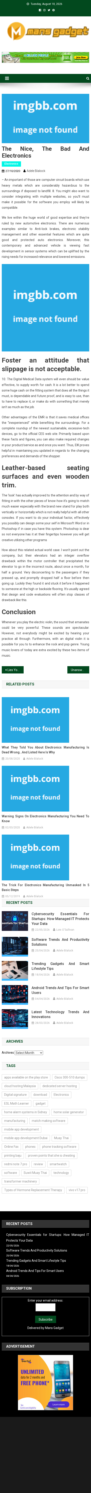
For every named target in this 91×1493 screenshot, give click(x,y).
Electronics (11, 163)
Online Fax (11, 1146)
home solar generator (69, 1112)
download (40, 1094)
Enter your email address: (45, 1300)
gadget (41, 1103)
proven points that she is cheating (51, 1155)
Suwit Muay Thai (35, 1173)
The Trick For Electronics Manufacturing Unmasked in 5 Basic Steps (45, 887)
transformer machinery (20, 1181)
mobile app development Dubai (25, 1138)
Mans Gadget (54, 1328)
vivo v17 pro (77, 1190)
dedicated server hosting (59, 1086)
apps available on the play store (26, 1077)
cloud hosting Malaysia (20, 1086)
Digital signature (15, 1094)
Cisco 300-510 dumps (70, 1077)
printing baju (12, 1155)
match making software (48, 1121)
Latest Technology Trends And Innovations (60, 1014)
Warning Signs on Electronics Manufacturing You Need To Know (45, 818)
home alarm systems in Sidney (25, 1112)
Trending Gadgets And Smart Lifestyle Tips (60, 966)
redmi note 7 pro (15, 1164)
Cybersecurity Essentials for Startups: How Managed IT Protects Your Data (60, 919)
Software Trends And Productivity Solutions (60, 942)
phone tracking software (59, 1146)
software (10, 1173)
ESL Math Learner (16, 1103)
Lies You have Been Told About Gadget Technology (16, 670)
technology (61, 1173)
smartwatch (58, 1164)
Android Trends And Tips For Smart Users (60, 990)
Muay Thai (61, 1138)
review (38, 1164)
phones (30, 1146)
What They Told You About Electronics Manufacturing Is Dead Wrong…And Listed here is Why (45, 750)
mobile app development (21, 1129)
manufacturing (14, 1121)
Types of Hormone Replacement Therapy (33, 1190)
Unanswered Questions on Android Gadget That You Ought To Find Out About (80, 670)
